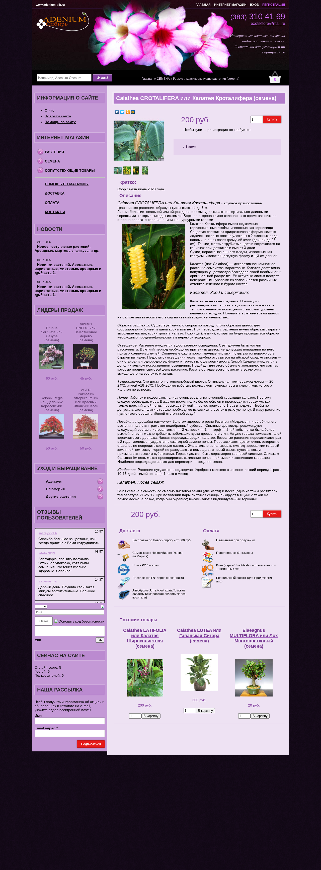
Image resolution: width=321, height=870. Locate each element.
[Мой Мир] (133, 112)
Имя (38, 716)
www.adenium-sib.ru (50, 5)
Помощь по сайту (60, 122)
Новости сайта (58, 116)
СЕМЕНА (52, 161)
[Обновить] (102, 606)
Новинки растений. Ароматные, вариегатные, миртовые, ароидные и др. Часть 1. (68, 291)
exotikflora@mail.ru (268, 23)
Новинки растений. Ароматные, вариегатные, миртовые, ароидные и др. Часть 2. (68, 269)
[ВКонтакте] (117, 112)
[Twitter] (122, 112)
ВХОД (254, 5)
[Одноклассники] (127, 112)
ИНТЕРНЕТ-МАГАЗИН (230, 5)
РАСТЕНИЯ (54, 152)
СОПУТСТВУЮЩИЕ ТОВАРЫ (70, 170)
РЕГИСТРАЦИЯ (273, 5)
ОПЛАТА (52, 203)
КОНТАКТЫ (55, 212)
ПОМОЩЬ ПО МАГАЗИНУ (67, 184)
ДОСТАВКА (54, 193)
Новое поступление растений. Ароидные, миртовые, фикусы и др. (67, 248)
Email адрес (46, 728)
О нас (49, 110)
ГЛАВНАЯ (203, 5)
